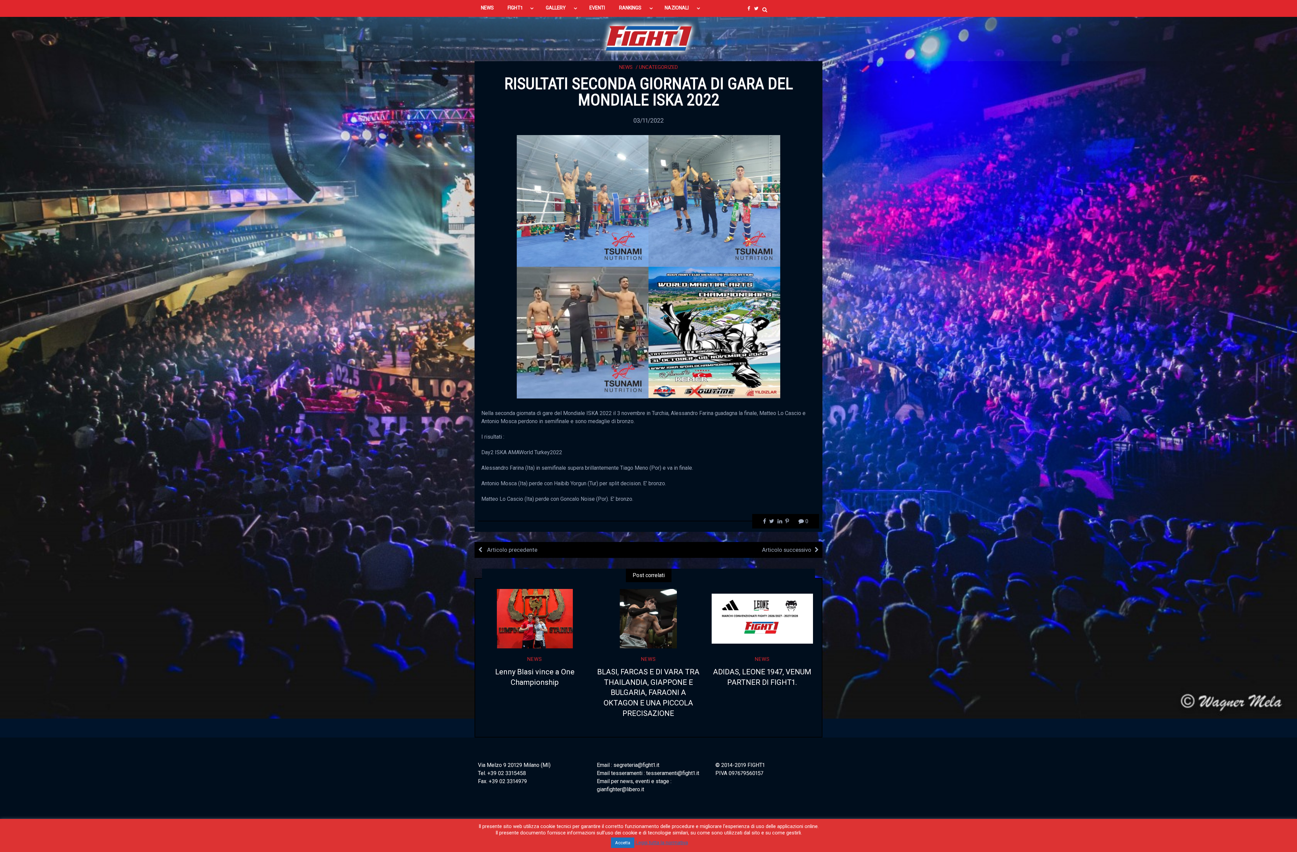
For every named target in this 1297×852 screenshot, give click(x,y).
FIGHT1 (515, 7)
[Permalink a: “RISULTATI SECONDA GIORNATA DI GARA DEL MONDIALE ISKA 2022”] (648, 266)
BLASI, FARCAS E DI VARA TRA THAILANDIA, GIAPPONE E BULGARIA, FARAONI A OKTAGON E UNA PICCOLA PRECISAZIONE (648, 693)
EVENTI (597, 7)
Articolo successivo (786, 549)
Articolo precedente (511, 549)
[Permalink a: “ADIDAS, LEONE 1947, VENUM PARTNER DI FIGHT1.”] (762, 618)
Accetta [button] (622, 842)
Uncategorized (658, 67)
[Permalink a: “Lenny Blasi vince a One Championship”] (535, 618)
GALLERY (556, 7)
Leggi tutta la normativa (662, 843)
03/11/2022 (648, 120)
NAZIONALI (677, 7)
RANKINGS (630, 7)
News (626, 67)
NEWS (487, 7)
